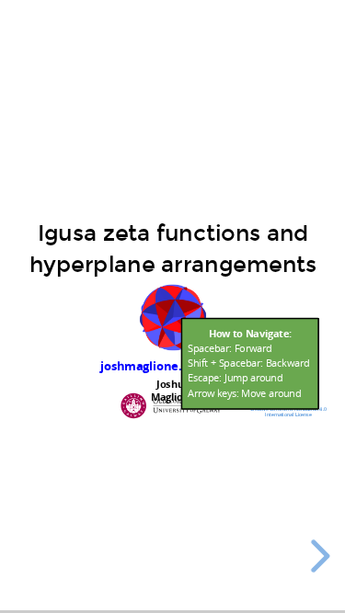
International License (288, 414)
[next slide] (317, 556)
